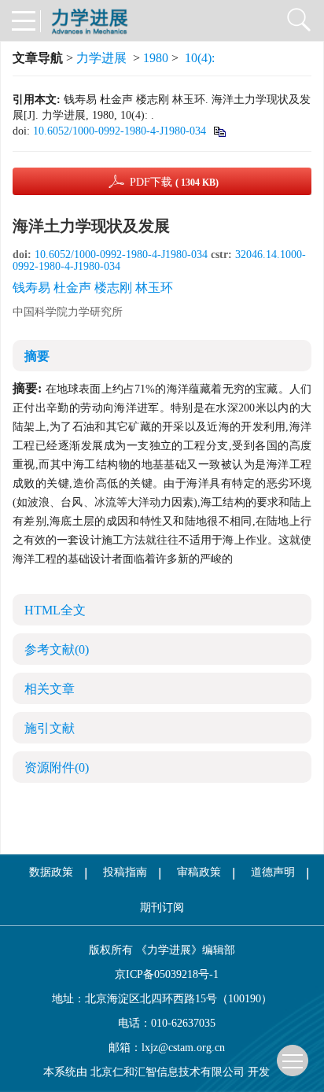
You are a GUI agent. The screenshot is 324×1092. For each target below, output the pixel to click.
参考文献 (56, 649)
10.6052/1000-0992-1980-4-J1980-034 (119, 131)
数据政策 (51, 872)
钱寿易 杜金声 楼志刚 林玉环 (93, 287)
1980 (155, 58)
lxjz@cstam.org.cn (183, 1047)
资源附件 (56, 767)
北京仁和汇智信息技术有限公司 (167, 1072)
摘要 (37, 356)
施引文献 (49, 728)
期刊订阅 (162, 907)
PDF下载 (174, 182)
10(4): (201, 58)
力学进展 (101, 58)
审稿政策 (199, 872)
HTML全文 (55, 610)
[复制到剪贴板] (219, 131)
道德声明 (273, 872)
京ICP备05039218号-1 (162, 974)
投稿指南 (125, 872)
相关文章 (49, 688)
